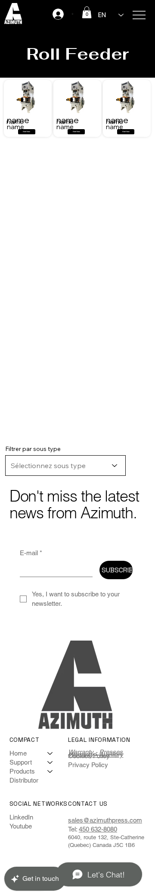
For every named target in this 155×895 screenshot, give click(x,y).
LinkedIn (21, 817)
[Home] (50, 753)
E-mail (31, 552)
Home (18, 753)
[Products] (50, 771)
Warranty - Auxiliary (95, 754)
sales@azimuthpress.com (105, 820)
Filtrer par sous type (33, 449)
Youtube (20, 826)
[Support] (50, 762)
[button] (87, 12)
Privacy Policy (88, 764)
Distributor (23, 780)
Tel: (72, 829)
